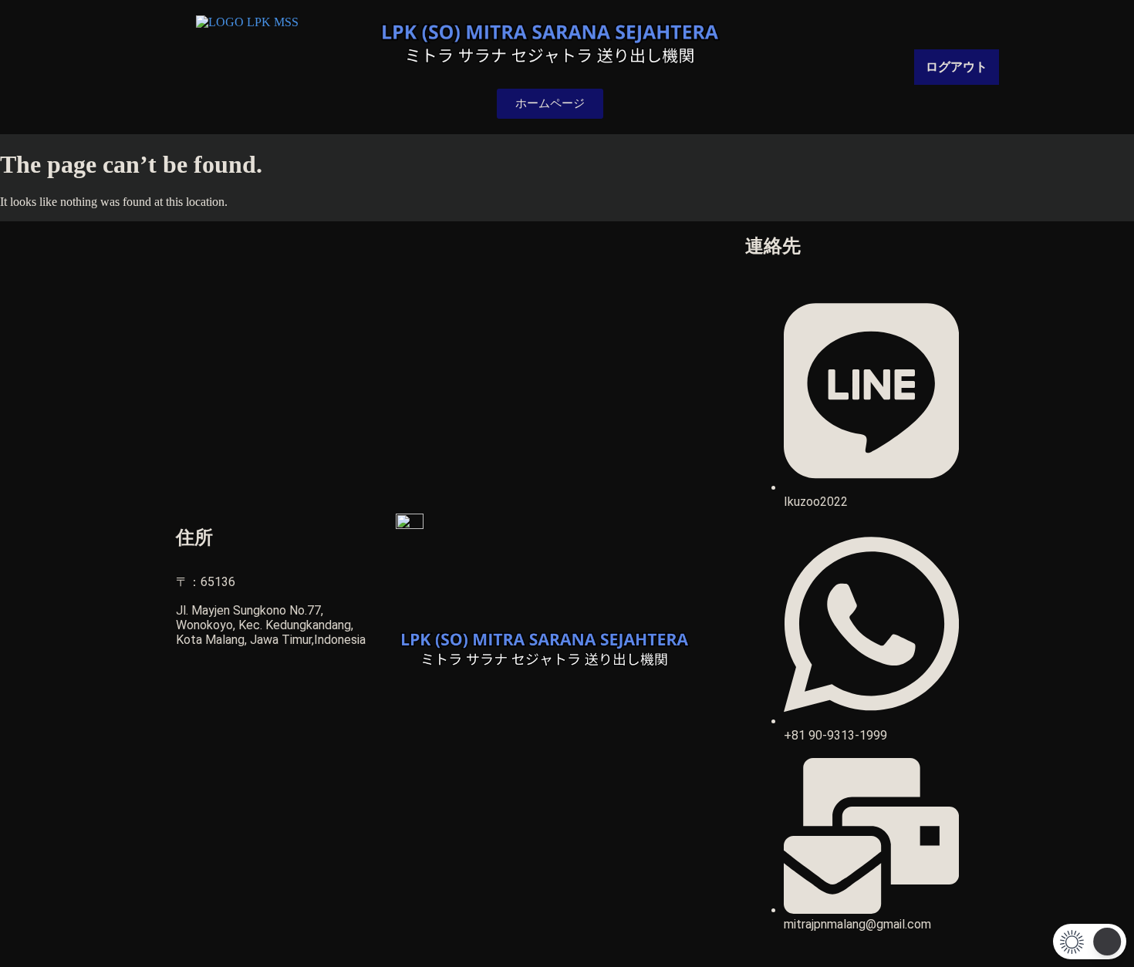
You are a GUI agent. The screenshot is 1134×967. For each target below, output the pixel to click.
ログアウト (956, 66)
